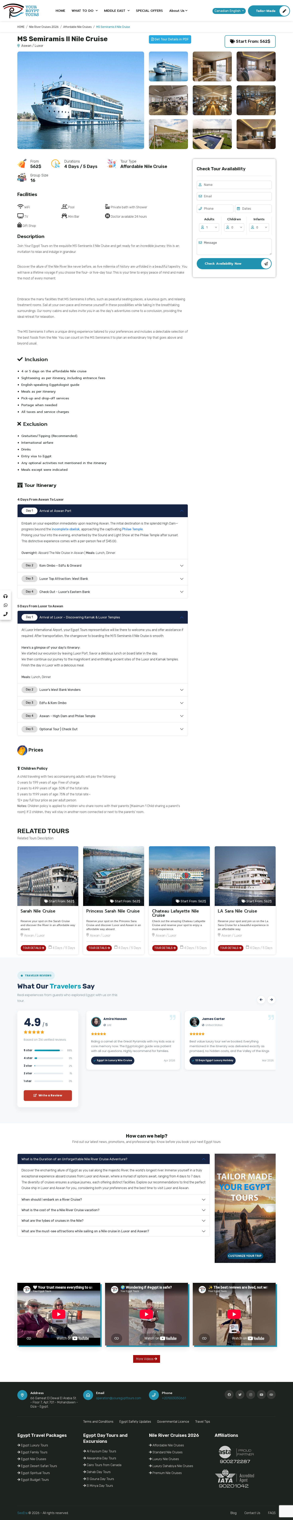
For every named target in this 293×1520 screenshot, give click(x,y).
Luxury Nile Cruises (165, 1459)
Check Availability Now (223, 263)
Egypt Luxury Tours (34, 1445)
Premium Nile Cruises (167, 1473)
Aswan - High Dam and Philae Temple (60, 716)
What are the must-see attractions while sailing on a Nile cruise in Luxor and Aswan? (85, 1231)
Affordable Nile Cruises (168, 1445)
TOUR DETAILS (32, 948)
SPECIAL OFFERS (149, 10)
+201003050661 (174, 1398)
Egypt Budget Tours (34, 1480)
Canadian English (227, 11)
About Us (176, 10)
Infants (259, 219)
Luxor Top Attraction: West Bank (57, 579)
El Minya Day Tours (99, 1486)
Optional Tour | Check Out (52, 729)
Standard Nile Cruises (167, 1452)
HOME (60, 10)
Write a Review (50, 1095)
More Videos (145, 1359)
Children (234, 219)
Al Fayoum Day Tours (101, 1451)
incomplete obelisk (66, 529)
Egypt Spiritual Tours (35, 1473)
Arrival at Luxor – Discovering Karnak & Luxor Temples (73, 617)
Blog (233, 1513)
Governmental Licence (173, 1421)
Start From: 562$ (252, 41)
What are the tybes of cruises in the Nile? (53, 1221)
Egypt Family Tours (33, 1452)
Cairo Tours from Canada (103, 1465)
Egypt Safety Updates (135, 1421)
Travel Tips (202, 1421)
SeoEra (22, 1513)
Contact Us (252, 1513)
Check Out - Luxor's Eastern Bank (58, 592)
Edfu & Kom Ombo (46, 703)
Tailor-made (265, 11)
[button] (261, 999)
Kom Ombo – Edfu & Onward (54, 565)
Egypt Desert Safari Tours (38, 1466)
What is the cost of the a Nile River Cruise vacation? (60, 1210)
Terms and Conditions (98, 1421)
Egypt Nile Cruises (33, 1459)
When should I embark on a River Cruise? (52, 1199)
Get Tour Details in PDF (171, 39)
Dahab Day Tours (98, 1472)
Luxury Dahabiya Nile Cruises (172, 1466)
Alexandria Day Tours (101, 1458)
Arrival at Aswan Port (48, 511)
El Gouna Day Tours (100, 1479)
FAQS (272, 1513)
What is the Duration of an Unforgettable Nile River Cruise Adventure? (74, 1159)
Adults (209, 219)
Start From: (61, 901)
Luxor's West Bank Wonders (53, 690)
